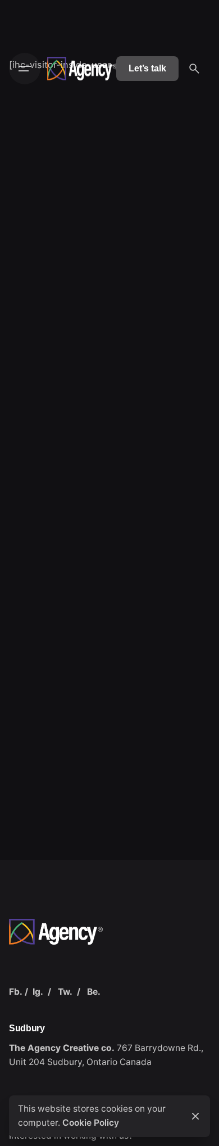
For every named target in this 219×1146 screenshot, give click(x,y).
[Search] (194, 68)
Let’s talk (147, 68)
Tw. (65, 991)
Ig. (38, 991)
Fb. (15, 991)
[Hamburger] (24, 68)
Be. (94, 991)
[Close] (195, 1116)
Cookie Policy (90, 1122)
